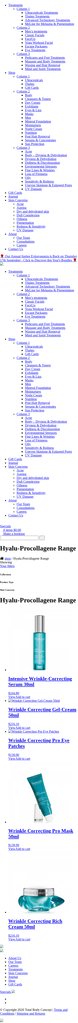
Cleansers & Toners (38, 99)
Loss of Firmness (36, 174)
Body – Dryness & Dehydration (46, 155)
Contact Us (15, 249)
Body (28, 95)
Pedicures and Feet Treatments (45, 57)
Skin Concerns (18, 200)
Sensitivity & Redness (39, 181)
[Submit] (42, 538)
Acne (28, 151)
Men (28, 117)
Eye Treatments (35, 50)
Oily (28, 177)
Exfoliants (31, 106)
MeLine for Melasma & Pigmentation (49, 24)
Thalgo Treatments (37, 16)
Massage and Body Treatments (45, 61)
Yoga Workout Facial (39, 42)
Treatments (15, 5)
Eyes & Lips (33, 110)
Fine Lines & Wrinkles (40, 170)
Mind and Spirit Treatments (43, 69)
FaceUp (30, 39)
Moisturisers (33, 125)
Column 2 (23, 27)
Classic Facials (34, 35)
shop (8, 558)
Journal (13, 196)
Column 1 (23, 9)
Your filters (7, 566)
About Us (14, 958)
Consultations (26, 241)
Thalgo (29, 84)
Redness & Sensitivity (31, 226)
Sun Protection (34, 144)
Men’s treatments (36, 31)
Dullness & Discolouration (42, 162)
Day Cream (32, 102)
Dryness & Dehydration (40, 159)
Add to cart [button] (22, 697)
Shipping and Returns (31, 1013)
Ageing (21, 207)
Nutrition (31, 132)
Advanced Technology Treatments (47, 20)
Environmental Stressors (41, 166)
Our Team (23, 237)
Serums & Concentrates (40, 140)
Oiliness (22, 219)
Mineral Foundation (38, 121)
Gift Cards (32, 87)
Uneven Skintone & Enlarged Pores (48, 185)
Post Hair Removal (37, 136)
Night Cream (33, 129)
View (11, 697)
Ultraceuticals (34, 80)
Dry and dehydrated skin (33, 211)
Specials (5, 526)
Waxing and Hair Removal (42, 65)
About (12, 234)
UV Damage (33, 189)
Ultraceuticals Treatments (41, 12)
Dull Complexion (28, 215)
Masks (29, 114)
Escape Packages (36, 46)
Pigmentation (25, 222)
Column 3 (23, 54)
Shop (11, 72)
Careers (22, 245)
